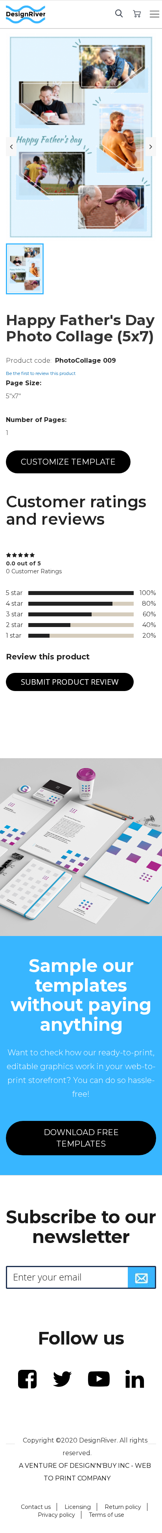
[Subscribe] (141, 1277)
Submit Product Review (70, 681)
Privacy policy (56, 1514)
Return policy (123, 1506)
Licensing (77, 1506)
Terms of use (106, 1514)
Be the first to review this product (40, 373)
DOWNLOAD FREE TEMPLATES (81, 1138)
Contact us (36, 1506)
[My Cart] (137, 13)
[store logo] (25, 15)
